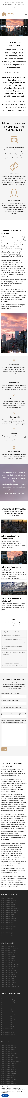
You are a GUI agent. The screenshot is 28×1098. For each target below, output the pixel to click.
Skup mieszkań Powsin (8, 960)
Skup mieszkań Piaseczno (8, 1069)
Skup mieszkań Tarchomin (9, 1005)
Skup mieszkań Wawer (8, 1017)
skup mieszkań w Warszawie (13, 77)
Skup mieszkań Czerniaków (9, 912)
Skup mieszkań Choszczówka (9, 910)
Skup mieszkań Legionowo (9, 1053)
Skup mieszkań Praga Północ (9, 966)
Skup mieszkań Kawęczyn (8, 926)
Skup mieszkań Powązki (8, 956)
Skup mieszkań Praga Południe (10, 964)
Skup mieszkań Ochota (8, 952)
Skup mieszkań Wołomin (8, 1079)
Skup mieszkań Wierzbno (8, 1023)
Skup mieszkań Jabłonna (8, 1047)
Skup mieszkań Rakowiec (8, 970)
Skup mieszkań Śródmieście (9, 1003)
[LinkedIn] (14, 7)
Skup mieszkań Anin (7, 898)
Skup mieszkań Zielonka (8, 1083)
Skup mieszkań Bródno (8, 906)
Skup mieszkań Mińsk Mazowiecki (11, 1061)
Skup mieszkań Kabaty (8, 924)
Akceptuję (5, 1095)
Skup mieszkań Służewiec (8, 982)
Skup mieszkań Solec (7, 984)
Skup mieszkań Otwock (8, 1065)
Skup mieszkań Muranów (8, 946)
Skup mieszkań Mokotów (8, 936)
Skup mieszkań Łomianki (8, 1055)
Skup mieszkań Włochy (8, 1027)
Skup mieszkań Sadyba (8, 974)
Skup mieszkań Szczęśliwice (9, 1001)
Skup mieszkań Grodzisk (8, 1045)
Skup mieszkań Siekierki (8, 978)
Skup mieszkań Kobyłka (8, 1051)
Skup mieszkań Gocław (8, 916)
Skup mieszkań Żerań (7, 1033)
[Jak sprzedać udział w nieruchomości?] (14, 532)
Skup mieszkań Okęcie (7, 954)
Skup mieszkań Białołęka (8, 902)
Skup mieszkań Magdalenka (9, 1057)
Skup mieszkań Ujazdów (8, 1009)
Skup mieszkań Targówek (8, 1007)
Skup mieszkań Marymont (9, 930)
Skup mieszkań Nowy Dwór (9, 1063)
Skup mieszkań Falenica (8, 914)
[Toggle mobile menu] (26, 14)
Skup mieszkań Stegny (8, 999)
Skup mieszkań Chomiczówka (10, 908)
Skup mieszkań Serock (7, 1075)
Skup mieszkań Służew (8, 980)
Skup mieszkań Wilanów (8, 1025)
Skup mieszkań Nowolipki (8, 950)
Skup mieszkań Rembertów (9, 972)
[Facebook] (12, 7)
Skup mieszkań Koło (7, 928)
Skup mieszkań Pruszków (8, 1071)
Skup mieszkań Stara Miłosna (10, 986)
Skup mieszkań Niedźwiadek (9, 948)
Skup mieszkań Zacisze (8, 1031)
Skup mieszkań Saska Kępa (9, 976)
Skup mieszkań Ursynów (8, 1015)
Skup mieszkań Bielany (8, 904)
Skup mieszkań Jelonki (7, 922)
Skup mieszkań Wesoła (8, 1021)
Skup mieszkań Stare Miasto (9, 997)
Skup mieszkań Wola (7, 1029)
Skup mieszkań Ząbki (7, 1081)
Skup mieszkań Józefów (8, 1049)
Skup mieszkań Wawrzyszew (9, 1019)
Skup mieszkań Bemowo (8, 900)
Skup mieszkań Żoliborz (8, 1035)
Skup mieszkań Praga (7, 962)
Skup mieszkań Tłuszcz (8, 1077)
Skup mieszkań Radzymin (8, 1073)
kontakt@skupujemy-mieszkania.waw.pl (15, 4)
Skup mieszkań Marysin (8, 932)
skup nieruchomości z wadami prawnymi (14, 88)
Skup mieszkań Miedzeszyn (9, 934)
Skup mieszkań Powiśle (8, 958)
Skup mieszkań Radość (8, 968)
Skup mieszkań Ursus (7, 1013)
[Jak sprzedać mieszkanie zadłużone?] (14, 563)
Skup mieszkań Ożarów (8, 1067)
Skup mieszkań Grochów (8, 920)
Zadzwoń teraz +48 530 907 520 (15, 2)
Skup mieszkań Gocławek (8, 918)
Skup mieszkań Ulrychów (8, 1011)
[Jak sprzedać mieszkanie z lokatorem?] (14, 594)
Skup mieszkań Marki (7, 1059)
